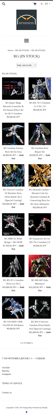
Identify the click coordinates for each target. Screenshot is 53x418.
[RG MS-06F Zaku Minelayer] (40, 266)
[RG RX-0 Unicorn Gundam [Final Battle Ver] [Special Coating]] (40, 307)
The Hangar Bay (26, 408)
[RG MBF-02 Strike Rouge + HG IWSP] (13, 224)
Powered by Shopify (39, 408)
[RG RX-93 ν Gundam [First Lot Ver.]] (13, 266)
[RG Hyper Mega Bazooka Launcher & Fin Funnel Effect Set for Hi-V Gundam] (13, 88)
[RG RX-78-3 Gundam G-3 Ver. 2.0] (40, 88)
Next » (30, 343)
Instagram (6, 374)
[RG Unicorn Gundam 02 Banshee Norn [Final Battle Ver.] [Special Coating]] (13, 175)
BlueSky (6, 371)
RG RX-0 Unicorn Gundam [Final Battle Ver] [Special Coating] (40, 325)
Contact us (7, 392)
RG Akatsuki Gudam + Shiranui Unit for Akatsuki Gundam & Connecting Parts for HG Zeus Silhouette (40, 196)
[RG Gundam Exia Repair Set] (40, 134)
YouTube (6, 367)
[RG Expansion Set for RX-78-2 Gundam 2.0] (40, 224)
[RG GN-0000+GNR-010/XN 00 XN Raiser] (13, 307)
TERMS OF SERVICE (12, 383)
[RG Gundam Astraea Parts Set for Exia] (13, 134)
